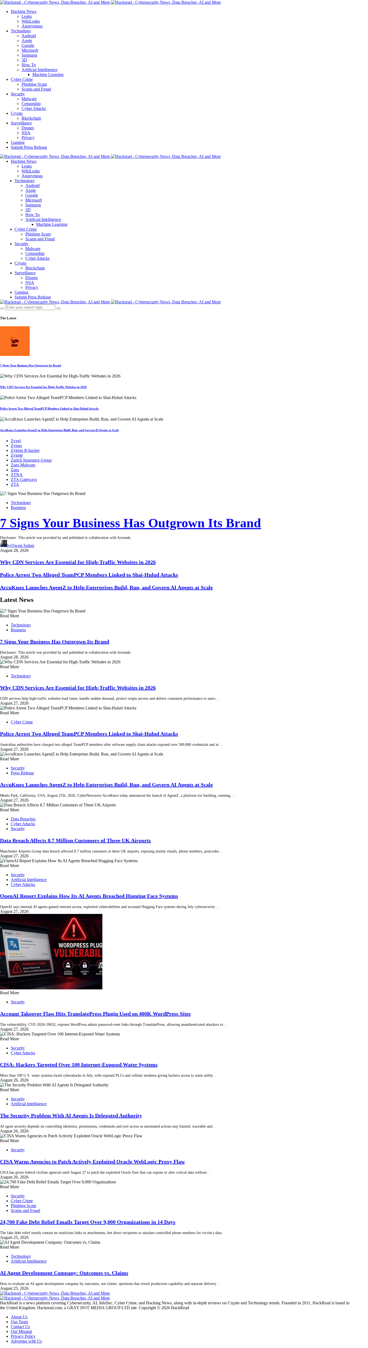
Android (29, 35)
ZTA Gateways (24, 479)
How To (29, 65)
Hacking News (23, 11)
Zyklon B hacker (25, 450)
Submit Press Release (29, 147)
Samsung (29, 55)
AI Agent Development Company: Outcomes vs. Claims (64, 1273)
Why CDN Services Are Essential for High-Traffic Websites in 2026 (43, 387)
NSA (26, 132)
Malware (29, 98)
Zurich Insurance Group (31, 460)
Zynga (16, 445)
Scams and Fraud (36, 89)
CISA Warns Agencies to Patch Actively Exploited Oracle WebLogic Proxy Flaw (92, 1162)
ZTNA (17, 474)
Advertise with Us (26, 1341)
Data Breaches (23, 819)
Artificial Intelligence (39, 69)
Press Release (22, 773)
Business (18, 507)
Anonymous (32, 26)
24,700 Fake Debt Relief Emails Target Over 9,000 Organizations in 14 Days (87, 1222)
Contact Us (20, 1326)
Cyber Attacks (34, 108)
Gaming (18, 142)
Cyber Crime (22, 79)
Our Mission (21, 1331)
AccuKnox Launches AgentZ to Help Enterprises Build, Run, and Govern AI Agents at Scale (59, 430)
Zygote (17, 455)
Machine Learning (48, 74)
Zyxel (16, 440)
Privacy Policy (23, 1336)
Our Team (19, 1321)
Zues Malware (23, 465)
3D (24, 60)
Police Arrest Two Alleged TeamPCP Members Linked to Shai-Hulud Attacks (49, 408)
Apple (27, 40)
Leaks (27, 16)
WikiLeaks (31, 21)
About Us (19, 1317)
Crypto (17, 113)
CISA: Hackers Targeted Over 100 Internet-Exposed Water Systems (79, 1065)
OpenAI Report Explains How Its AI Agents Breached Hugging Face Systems (89, 896)
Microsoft (30, 50)
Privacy (28, 137)
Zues (15, 469)
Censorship (31, 103)
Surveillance (21, 123)
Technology (21, 31)
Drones (28, 128)
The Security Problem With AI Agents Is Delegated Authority (71, 1115)
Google (28, 45)
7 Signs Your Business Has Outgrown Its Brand (30, 365)
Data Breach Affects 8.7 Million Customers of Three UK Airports (75, 840)
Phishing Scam (34, 84)
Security (18, 94)
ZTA (15, 484)
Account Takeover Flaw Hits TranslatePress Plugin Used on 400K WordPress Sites (95, 1014)
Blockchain (31, 118)
